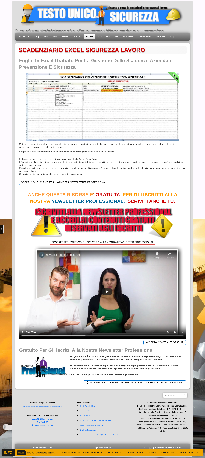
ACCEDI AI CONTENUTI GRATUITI (164, 342)
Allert (52, 411)
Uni (100, 36)
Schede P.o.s (34, 406)
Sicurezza (23, 36)
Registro (60, 411)
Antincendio (37, 411)
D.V (55, 411)
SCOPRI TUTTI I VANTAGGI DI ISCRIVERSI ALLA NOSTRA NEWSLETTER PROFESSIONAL (102, 242)
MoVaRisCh (129, 36)
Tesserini (31, 411)
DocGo (60, 406)
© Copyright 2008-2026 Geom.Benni (162, 447)
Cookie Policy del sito (87, 406)
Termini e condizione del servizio (91, 425)
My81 (56, 406)
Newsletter (145, 36)
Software (160, 36)
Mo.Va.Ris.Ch (26, 406)
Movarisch (43, 411)
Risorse (89, 36)
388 (54, 406)
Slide (49, 411)
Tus (46, 36)
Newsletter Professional (88, 430)
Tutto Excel (26, 411)
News (65, 36)
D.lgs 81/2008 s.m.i (102, 447)
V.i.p (172, 36)
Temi (55, 36)
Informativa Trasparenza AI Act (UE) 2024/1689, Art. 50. (99, 435)
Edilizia (77, 36)
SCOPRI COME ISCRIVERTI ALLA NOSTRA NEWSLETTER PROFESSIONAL (63, 182)
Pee (116, 36)
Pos (42, 422)
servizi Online (42, 406)
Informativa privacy (86, 411)
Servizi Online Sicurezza (44, 425)
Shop (36, 36)
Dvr (108, 36)
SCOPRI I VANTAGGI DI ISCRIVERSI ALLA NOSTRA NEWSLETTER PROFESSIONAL (136, 382)
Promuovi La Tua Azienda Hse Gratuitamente (95, 420)
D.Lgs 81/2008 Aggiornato (42, 419)
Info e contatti (85, 415)
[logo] (99, 14)
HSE (46, 422)
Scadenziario (49, 406)
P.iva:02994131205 (42, 447)
